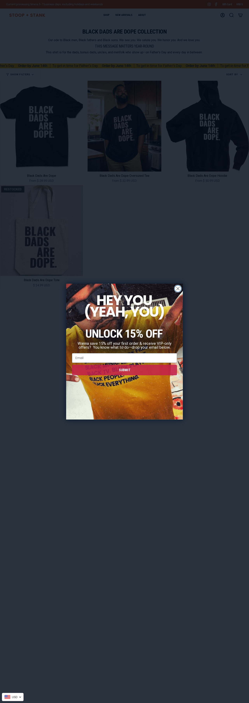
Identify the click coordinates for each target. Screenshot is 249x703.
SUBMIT (124, 370)
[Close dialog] (177, 288)
